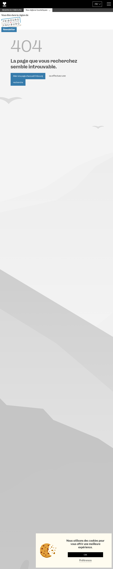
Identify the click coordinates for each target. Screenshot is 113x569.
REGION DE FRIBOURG (12, 10)
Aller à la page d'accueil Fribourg (28, 76)
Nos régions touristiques (36, 10)
